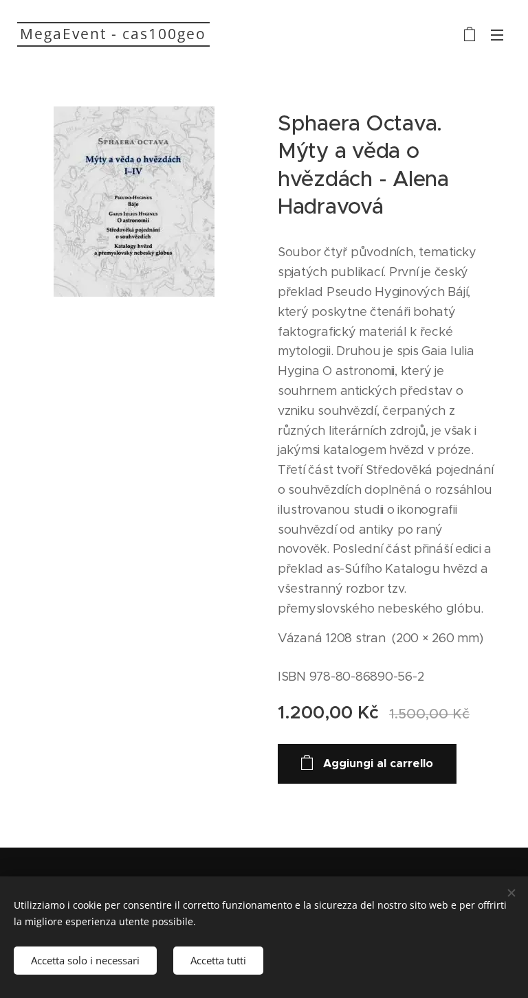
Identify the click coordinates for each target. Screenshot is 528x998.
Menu (497, 34)
